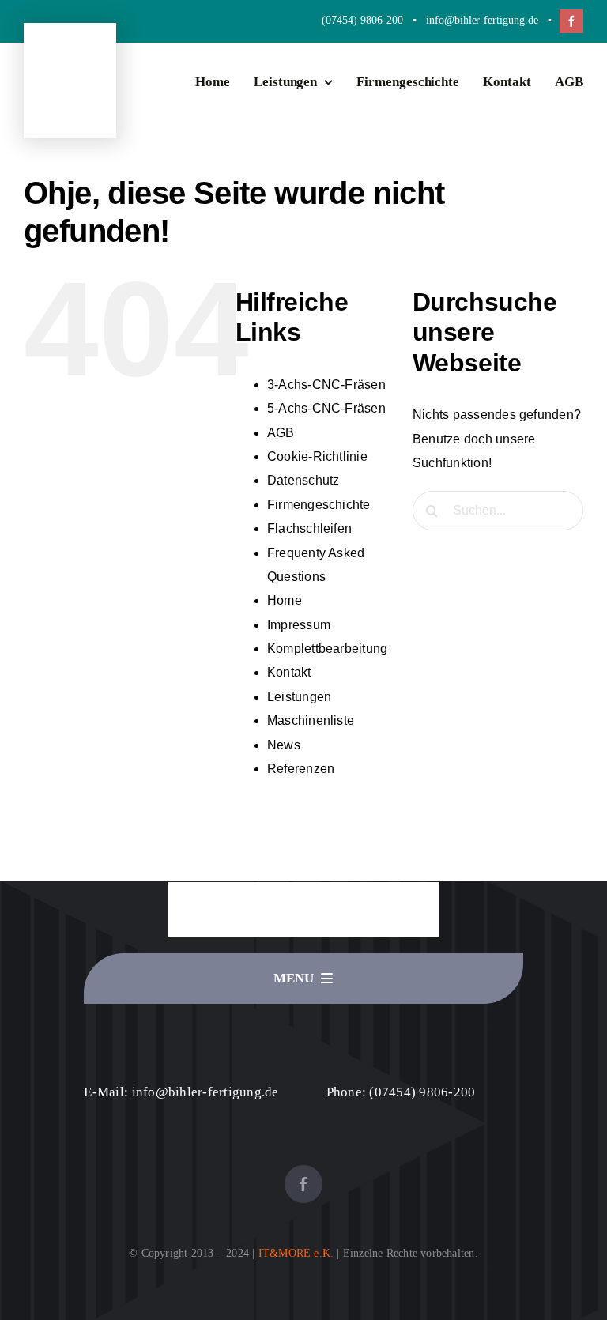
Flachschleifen (309, 528)
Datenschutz (303, 480)
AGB (281, 432)
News (283, 745)
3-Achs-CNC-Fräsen (326, 384)
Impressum (298, 625)
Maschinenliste (310, 720)
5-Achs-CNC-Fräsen (326, 408)
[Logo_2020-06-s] (70, 78)
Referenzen (300, 768)
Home (284, 600)
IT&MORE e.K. (296, 1253)
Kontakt (289, 672)
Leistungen (299, 696)
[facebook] (571, 21)
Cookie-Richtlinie (317, 456)
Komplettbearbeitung (327, 648)
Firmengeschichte (319, 504)
